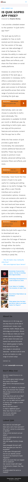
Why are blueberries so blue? (12, 398)
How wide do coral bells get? (12, 424)
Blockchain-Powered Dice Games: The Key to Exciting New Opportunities (17, 272)
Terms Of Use (18, 478)
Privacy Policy (10, 478)
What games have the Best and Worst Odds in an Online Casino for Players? (17, 303)
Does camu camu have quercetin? (13, 427)
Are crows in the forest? (10, 381)
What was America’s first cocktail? (13, 389)
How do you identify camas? (12, 453)
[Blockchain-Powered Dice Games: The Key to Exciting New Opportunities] (4, 274)
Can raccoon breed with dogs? (12, 464)
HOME (2, 8)
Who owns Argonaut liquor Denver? (14, 264)
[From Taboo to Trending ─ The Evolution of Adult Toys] (4, 289)
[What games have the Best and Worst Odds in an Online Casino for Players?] (4, 304)
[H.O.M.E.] (4, 2)
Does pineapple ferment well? (12, 445)
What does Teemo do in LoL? (12, 411)
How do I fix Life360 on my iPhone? (14, 387)
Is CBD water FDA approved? (12, 451)
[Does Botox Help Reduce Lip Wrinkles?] (4, 297)
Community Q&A (9, 8)
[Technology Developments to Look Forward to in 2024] (4, 281)
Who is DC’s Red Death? (10, 406)
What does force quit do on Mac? (13, 396)
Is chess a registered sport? (11, 408)
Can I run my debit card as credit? (13, 400)
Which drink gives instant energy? (13, 379)
